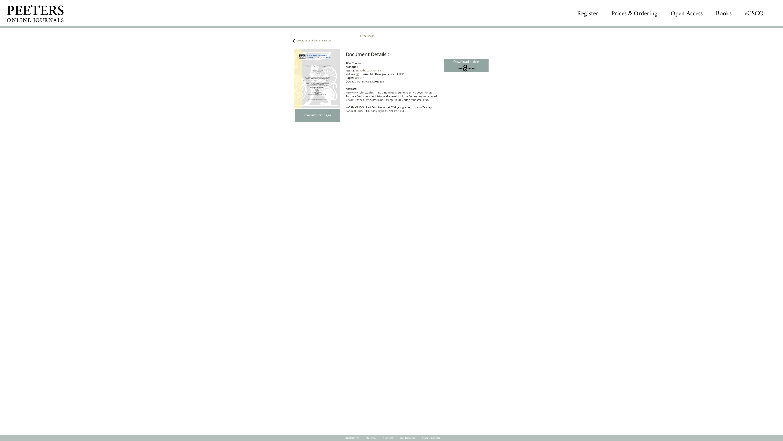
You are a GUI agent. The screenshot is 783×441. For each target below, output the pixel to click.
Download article (466, 61)
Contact (388, 438)
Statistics (371, 438)
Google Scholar (431, 438)
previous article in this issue (313, 40)
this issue (367, 35)
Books (724, 13)
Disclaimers (352, 438)
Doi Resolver (407, 438)
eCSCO (754, 13)
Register (587, 13)
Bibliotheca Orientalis (369, 70)
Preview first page (317, 115)
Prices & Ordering (634, 13)
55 (357, 74)
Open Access (687, 13)
